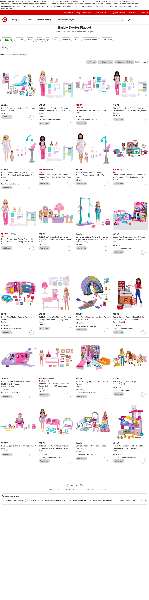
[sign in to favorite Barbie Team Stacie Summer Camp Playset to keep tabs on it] (106, 330)
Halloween (37, 1)
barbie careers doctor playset (56, 500)
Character (66, 40)
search (122, 20)
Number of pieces (90, 40)
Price (76, 40)
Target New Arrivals (7, 1)
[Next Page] (147, 40)
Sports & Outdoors (11, 4)
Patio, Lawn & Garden (98, 1)
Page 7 (83, 489)
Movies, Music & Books (98, 4)
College (30, 1)
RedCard (134, 6)
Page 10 (103, 489)
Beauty (137, 1)
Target (57, 31)
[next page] (81, 485)
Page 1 (45, 489)
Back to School (21, 1)
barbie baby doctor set (126, 500)
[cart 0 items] (144, 19)
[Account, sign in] (133, 19)
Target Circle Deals (75, 6)
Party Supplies (113, 4)
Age (47, 40)
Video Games (84, 4)
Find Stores (9, 9)
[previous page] (68, 485)
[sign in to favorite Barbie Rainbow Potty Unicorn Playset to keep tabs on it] (106, 459)
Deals (22, 6)
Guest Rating (107, 40)
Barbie (3, 110)
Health (24, 4)
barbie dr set (34, 500)
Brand (30, 40)
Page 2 (52, 489)
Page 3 (58, 489)
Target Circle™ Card (84, 13)
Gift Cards (130, 4)
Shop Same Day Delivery (114, 6)
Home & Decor (71, 1)
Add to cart (7, 117)
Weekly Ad (86, 6)
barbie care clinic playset (102, 500)
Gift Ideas (122, 4)
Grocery (110, 1)
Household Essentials (121, 1)
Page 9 (96, 489)
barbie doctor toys (80, 500)
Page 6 (77, 489)
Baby (132, 1)
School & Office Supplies (43, 4)
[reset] (117, 20)
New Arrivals (37, 6)
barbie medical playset (14, 500)
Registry (127, 6)
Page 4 (64, 489)
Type (55, 40)
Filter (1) (8, 40)
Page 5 (71, 489)
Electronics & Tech (71, 4)
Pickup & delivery (44, 20)
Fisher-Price (117, 451)
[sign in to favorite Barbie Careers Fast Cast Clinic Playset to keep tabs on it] (106, 123)
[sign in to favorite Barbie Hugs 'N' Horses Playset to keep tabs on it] (143, 394)
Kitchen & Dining (83, 1)
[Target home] (4, 19)
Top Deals (64, 6)
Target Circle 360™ (100, 13)
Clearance (28, 6)
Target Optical (14, 6)
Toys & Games (58, 4)
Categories (16, 20)
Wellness (30, 4)
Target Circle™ (68, 13)
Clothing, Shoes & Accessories (53, 1)
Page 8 (90, 489)
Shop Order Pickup (97, 6)
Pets (20, 4)
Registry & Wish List (118, 13)
